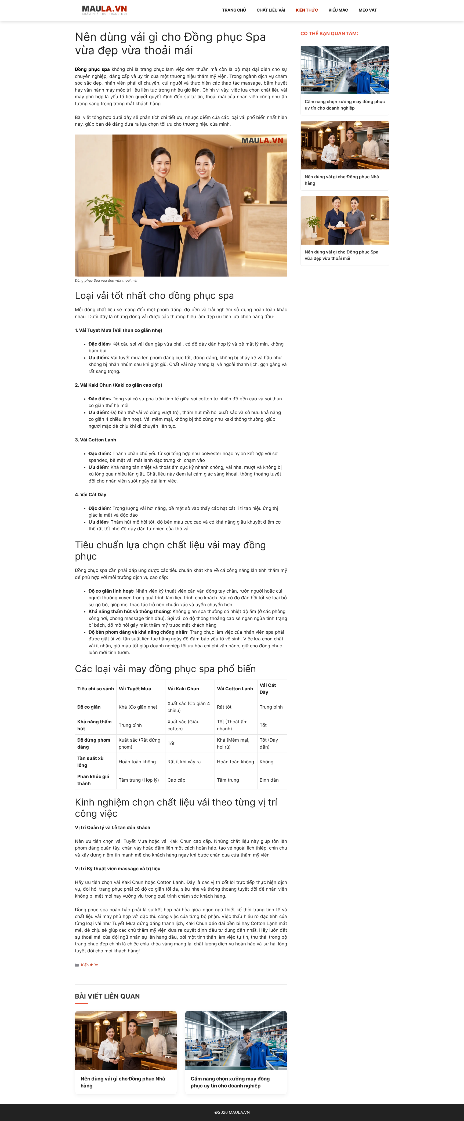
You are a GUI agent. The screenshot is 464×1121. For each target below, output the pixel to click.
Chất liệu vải (271, 10)
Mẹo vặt (368, 10)
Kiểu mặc (338, 10)
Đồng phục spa (92, 69)
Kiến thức (307, 10)
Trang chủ (234, 10)
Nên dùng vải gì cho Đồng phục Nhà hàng (123, 1082)
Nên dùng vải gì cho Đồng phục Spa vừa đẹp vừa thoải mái (341, 255)
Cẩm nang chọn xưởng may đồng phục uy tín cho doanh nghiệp (230, 1082)
